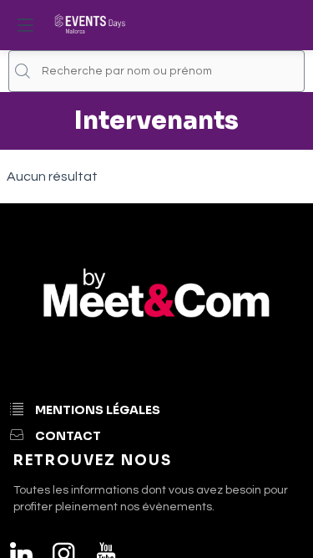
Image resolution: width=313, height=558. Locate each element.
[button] (25, 25)
